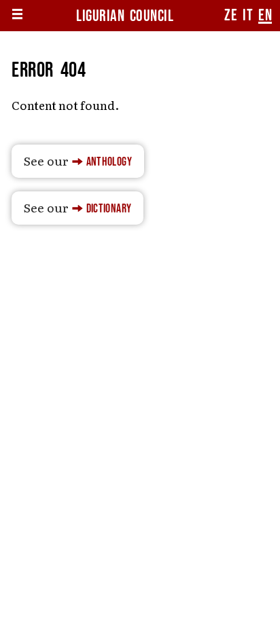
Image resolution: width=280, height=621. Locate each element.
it (248, 15)
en (265, 15)
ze (230, 15)
